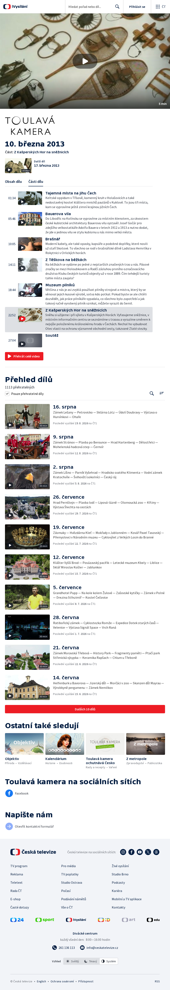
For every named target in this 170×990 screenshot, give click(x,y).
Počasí (65, 891)
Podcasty (118, 882)
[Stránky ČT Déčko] (104, 921)
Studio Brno (120, 874)
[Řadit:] (161, 393)
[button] (85, 61)
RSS (157, 981)
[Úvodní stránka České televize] (33, 852)
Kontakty (118, 907)
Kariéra (117, 891)
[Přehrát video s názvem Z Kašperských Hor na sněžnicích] (85, 61)
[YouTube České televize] (139, 852)
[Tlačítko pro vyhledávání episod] (151, 393)
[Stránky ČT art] (128, 921)
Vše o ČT (67, 907)
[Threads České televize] (156, 852)
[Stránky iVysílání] (76, 921)
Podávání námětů (73, 899)
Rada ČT (16, 891)
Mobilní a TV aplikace (127, 899)
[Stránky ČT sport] (44, 921)
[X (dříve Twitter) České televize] (148, 852)
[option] (72, 961)
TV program (18, 866)
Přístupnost (85, 981)
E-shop (15, 899)
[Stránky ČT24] (17, 921)
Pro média (68, 866)
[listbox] (90, 961)
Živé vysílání (120, 866)
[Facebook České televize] (131, 852)
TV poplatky (69, 874)
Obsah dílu (13, 181)
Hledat (117, 6)
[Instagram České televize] (123, 852)
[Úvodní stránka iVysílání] (19, 6)
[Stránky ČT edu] (153, 921)
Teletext (16, 882)
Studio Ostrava (71, 882)
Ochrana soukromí (62, 981)
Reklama (16, 874)
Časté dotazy (19, 907)
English (41, 981)
